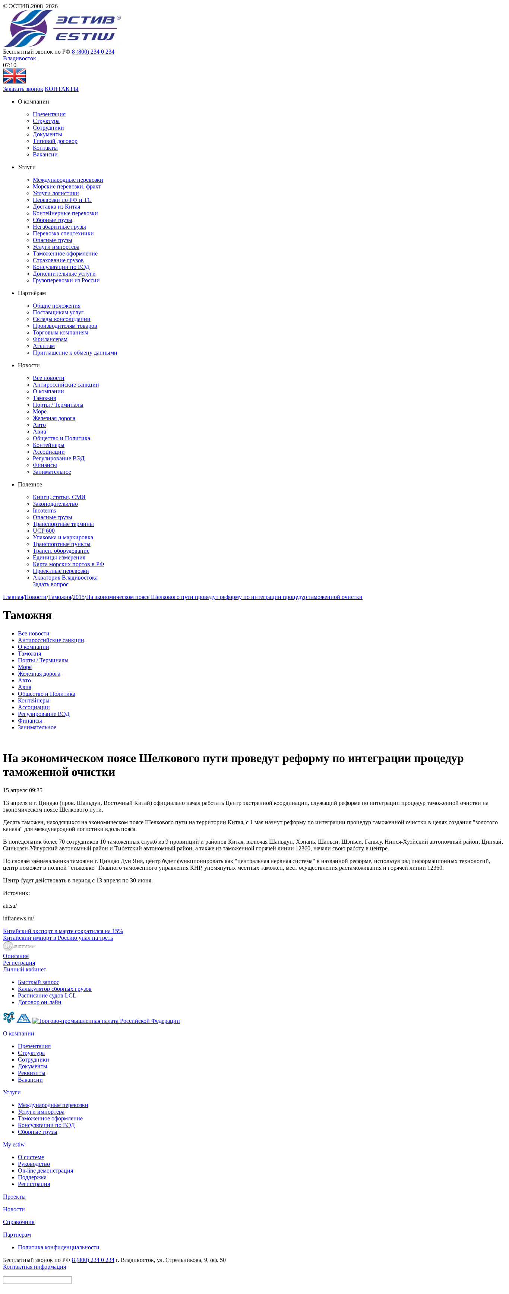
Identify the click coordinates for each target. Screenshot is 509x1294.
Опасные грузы (52, 240)
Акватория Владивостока (65, 577)
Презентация (49, 114)
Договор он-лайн (39, 1002)
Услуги (12, 1092)
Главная (13, 597)
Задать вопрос (51, 584)
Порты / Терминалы (58, 405)
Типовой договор (55, 141)
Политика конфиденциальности (58, 1247)
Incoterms (44, 510)
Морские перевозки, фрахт (67, 186)
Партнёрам (17, 1234)
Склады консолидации (62, 319)
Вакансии (45, 154)
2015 (79, 597)
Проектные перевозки (61, 571)
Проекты (14, 1196)
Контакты (45, 148)
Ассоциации (49, 451)
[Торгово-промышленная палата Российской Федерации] (106, 1021)
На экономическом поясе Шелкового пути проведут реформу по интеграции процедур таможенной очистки (224, 597)
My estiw (14, 1144)
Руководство (34, 1164)
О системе (31, 1157)
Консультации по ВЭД (61, 267)
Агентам (44, 346)
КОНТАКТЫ (62, 89)
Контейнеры (48, 445)
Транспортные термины (63, 524)
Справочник (19, 1222)
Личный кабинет (24, 969)
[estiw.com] (14, 82)
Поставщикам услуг (58, 312)
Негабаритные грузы (59, 226)
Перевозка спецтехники (63, 233)
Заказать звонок (23, 89)
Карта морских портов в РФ (68, 564)
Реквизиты (31, 1073)
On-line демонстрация (45, 1170)
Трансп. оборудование (61, 551)
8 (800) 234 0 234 (93, 51)
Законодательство (55, 504)
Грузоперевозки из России (66, 280)
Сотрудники (48, 127)
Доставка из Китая (56, 206)
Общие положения (56, 305)
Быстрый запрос (38, 982)
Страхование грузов (58, 260)
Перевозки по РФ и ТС (62, 200)
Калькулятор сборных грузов (55, 989)
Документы (47, 134)
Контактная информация (34, 1266)
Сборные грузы (52, 220)
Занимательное (52, 472)
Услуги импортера (56, 247)
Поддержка (32, 1177)
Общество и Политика (61, 438)
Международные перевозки (68, 180)
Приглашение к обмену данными (75, 352)
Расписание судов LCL (47, 995)
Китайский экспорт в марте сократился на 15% (63, 931)
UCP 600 (44, 530)
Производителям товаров (65, 326)
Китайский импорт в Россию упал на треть (58, 938)
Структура (46, 121)
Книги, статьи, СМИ (59, 497)
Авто (39, 425)
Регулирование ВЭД (59, 458)
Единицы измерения (59, 557)
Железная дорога (54, 418)
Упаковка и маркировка (63, 537)
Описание (16, 956)
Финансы (45, 465)
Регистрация (19, 963)
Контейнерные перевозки (65, 213)
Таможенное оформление (65, 253)
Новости (36, 597)
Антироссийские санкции (66, 384)
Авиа (39, 431)
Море (40, 411)
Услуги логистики (56, 193)
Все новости (48, 378)
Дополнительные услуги (64, 273)
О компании (48, 391)
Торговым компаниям (60, 332)
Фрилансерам (50, 339)
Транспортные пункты (62, 544)
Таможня (44, 398)
